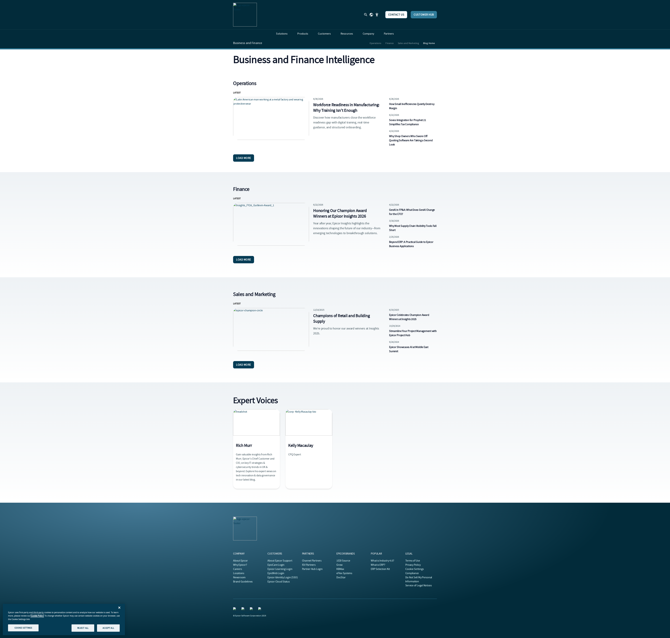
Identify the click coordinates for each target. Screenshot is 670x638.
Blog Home (429, 43)
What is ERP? (378, 565)
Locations (238, 573)
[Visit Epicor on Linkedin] (235, 609)
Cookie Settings (414, 569)
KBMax (340, 569)
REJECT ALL (82, 627)
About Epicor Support (279, 560)
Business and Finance (247, 43)
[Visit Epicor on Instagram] (243, 609)
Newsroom (239, 577)
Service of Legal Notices (418, 585)
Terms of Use (412, 560)
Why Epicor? (240, 565)
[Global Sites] (371, 14)
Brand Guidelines (243, 581)
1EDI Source (343, 560)
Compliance (412, 573)
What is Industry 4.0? (382, 560)
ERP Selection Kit (380, 569)
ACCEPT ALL (108, 627)
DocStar (340, 577)
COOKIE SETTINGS (23, 627)
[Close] (119, 607)
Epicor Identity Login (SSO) (282, 577)
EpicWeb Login (275, 573)
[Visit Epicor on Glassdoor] (252, 609)
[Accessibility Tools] (377, 14)
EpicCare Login (275, 565)
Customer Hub (424, 14)
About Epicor (240, 560)
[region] (64, 619)
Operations (375, 43)
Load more (243, 158)
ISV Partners (309, 565)
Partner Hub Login (312, 569)
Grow (339, 565)
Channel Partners (312, 560)
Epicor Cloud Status (278, 581)
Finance (389, 43)
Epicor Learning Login (279, 569)
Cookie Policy (37, 615)
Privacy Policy (413, 565)
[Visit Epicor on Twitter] (260, 609)
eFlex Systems (344, 573)
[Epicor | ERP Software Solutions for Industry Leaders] (245, 15)
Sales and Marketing (408, 43)
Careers (237, 569)
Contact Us (396, 14)
